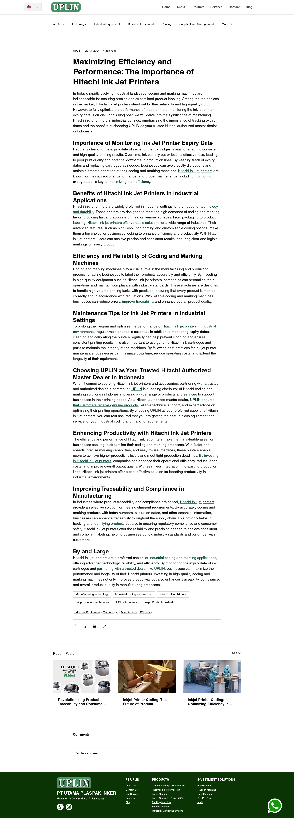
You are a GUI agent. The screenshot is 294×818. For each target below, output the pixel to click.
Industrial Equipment (107, 24)
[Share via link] (104, 626)
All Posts (58, 24)
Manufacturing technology (92, 594)
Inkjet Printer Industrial (158, 602)
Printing (166, 24)
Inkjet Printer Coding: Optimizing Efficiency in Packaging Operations (208, 702)
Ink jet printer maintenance (92, 602)
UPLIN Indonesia (127, 602)
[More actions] (218, 50)
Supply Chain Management (196, 24)
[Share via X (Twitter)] (85, 626)
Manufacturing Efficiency (136, 612)
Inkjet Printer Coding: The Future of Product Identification (145, 702)
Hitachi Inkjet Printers (172, 594)
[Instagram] (69, 807)
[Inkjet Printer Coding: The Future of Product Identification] (147, 676)
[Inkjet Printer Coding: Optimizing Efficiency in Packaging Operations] (212, 676)
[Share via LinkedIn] (94, 626)
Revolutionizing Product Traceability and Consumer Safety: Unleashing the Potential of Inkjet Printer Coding (81, 702)
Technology (79, 24)
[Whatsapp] (60, 807)
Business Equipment (141, 24)
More (225, 24)
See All (236, 652)
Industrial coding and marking (134, 594)
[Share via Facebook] (75, 626)
